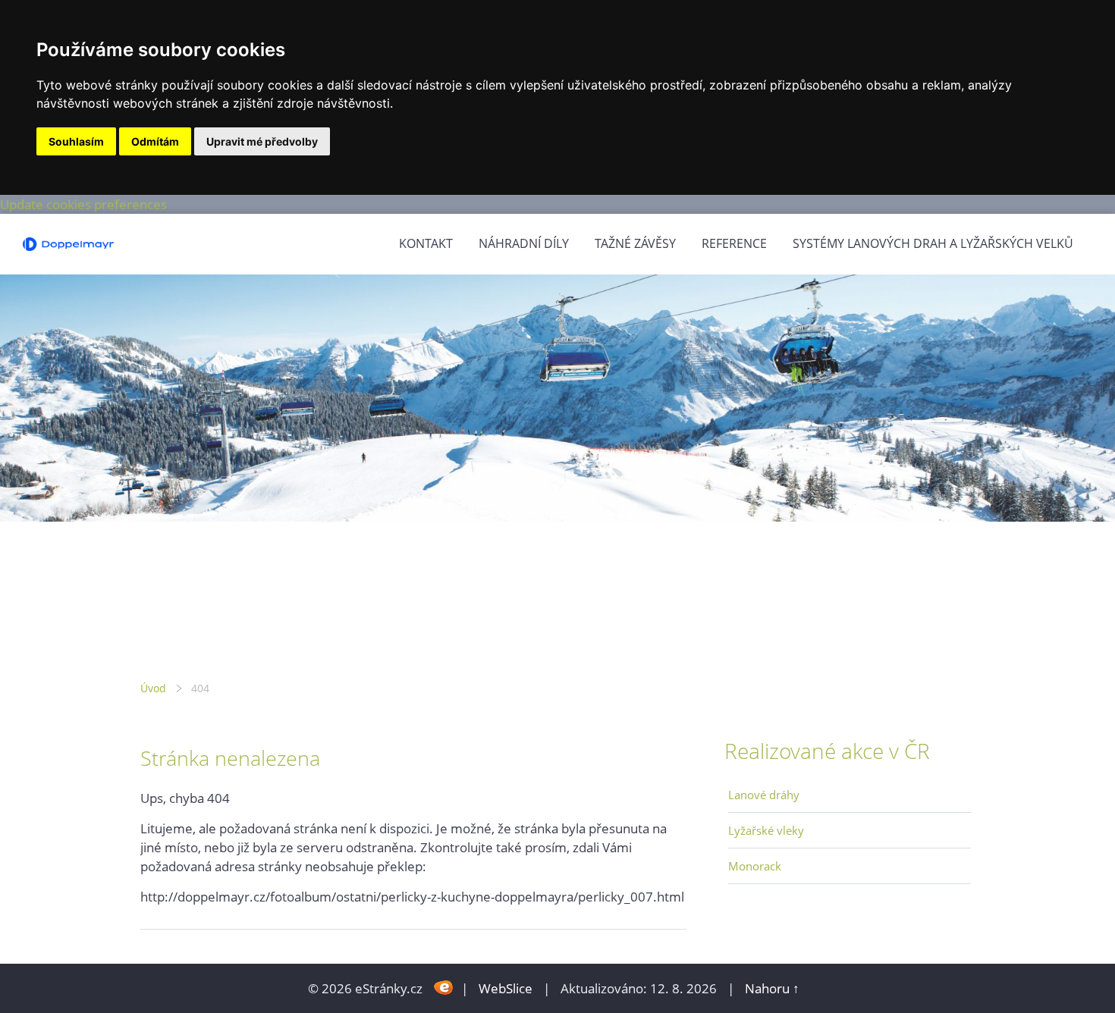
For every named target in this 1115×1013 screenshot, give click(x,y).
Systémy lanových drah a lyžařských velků (933, 243)
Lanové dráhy (763, 794)
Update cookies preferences (83, 204)
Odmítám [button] (155, 141)
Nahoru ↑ (772, 988)
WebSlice (505, 988)
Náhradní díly (524, 243)
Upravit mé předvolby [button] (262, 141)
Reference (734, 243)
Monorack (754, 865)
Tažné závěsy (635, 243)
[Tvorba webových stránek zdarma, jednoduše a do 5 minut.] (443, 987)
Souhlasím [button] (76, 141)
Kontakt (426, 243)
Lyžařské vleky (766, 830)
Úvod (153, 688)
